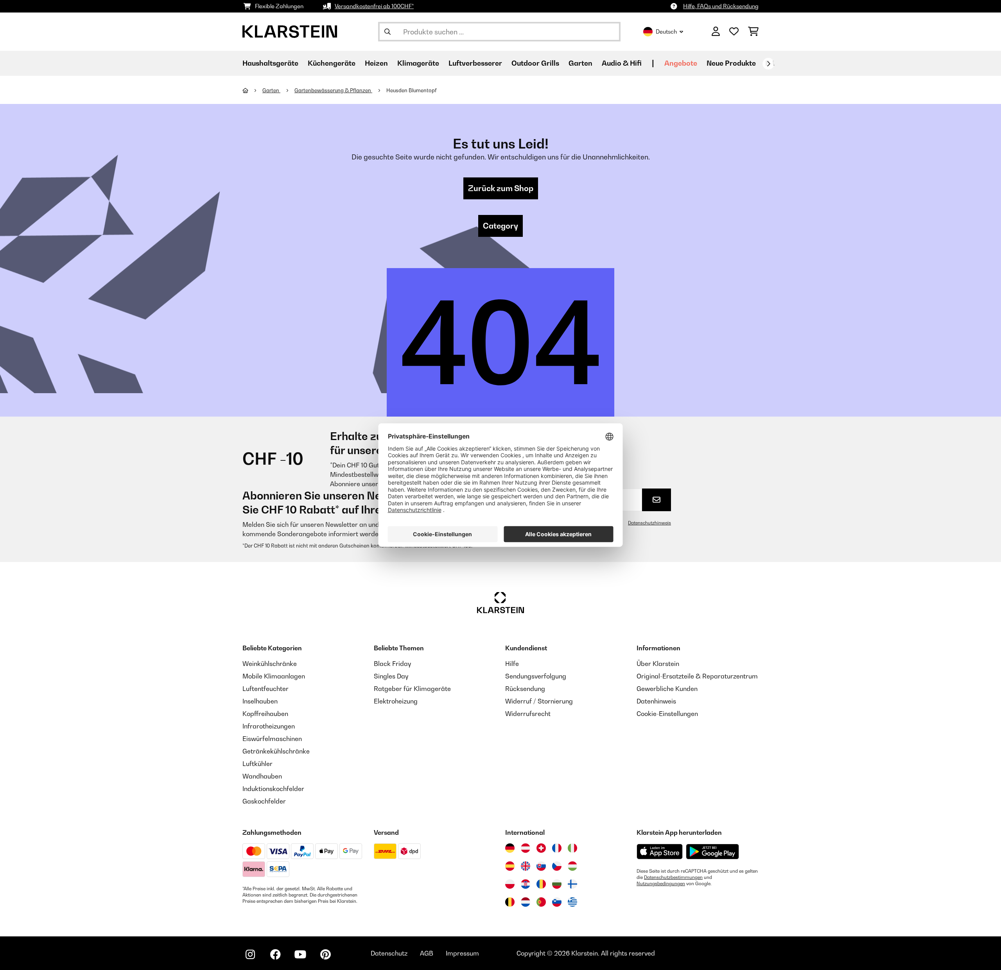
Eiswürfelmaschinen (272, 739)
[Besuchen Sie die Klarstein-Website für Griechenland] (572, 902)
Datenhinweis (656, 701)
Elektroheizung (396, 701)
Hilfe (512, 664)
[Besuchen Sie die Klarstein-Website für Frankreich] (556, 848)
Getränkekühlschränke (276, 751)
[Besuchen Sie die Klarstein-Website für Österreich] (525, 848)
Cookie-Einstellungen (667, 714)
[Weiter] (768, 64)
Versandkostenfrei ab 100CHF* (374, 6)
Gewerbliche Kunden (667, 689)
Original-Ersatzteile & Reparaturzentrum (697, 676)
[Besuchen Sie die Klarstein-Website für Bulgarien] (556, 884)
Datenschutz (389, 953)
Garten (271, 90)
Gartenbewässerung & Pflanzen (333, 90)
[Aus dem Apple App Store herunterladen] (660, 851)
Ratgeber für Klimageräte (412, 689)
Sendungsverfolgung (535, 676)
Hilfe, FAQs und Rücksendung (721, 6)
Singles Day (391, 676)
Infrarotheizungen (268, 726)
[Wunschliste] (734, 32)
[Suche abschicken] (387, 31)
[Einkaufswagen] (753, 32)
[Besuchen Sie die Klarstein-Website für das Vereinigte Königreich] (525, 866)
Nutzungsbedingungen (661, 883)
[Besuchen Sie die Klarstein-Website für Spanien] (510, 866)
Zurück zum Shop (500, 188)
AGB (426, 953)
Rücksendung (525, 689)
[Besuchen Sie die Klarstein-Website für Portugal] (541, 902)
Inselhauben (260, 701)
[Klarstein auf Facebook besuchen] (275, 954)
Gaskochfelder (264, 801)
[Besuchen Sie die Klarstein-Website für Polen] (510, 884)
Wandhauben (262, 776)
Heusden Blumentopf (411, 90)
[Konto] (716, 32)
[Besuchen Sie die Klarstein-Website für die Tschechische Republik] (556, 866)
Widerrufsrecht (528, 714)
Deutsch (666, 31)
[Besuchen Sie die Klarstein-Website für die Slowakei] (541, 866)
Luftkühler (257, 764)
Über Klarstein (658, 664)
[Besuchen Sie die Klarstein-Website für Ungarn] (572, 866)
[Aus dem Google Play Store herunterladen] (712, 851)
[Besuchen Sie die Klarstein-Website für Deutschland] (510, 848)
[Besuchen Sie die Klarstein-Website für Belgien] (510, 902)
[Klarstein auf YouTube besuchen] (300, 954)
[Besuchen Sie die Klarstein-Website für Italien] (572, 848)
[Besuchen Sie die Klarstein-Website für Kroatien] (525, 884)
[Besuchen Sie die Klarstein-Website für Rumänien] (541, 884)
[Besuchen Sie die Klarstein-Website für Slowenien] (556, 902)
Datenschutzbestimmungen (673, 877)
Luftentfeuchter (265, 689)
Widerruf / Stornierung (539, 701)
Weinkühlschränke (269, 664)
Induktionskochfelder (273, 789)
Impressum (462, 953)
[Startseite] (252, 90)
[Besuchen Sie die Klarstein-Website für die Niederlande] (525, 902)
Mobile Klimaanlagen (273, 676)
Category (500, 226)
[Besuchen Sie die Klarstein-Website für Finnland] (572, 884)
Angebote (680, 63)
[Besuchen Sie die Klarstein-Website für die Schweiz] (541, 848)
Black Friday (392, 664)
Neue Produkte (731, 63)
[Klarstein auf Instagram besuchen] (250, 954)
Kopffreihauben (265, 714)
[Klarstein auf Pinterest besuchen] (325, 954)
